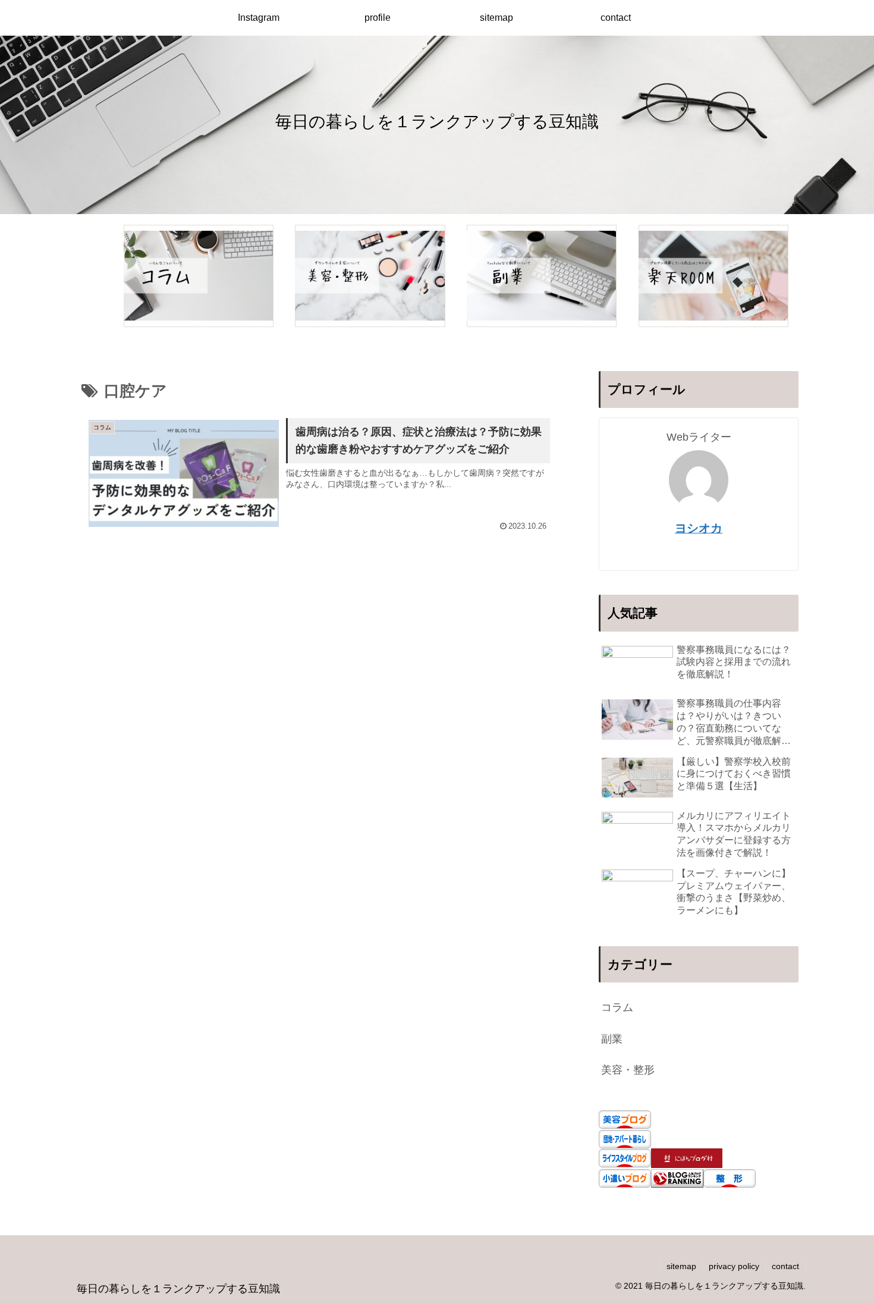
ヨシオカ (698, 528)
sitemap (681, 1266)
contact (785, 1266)
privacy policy (734, 1266)
